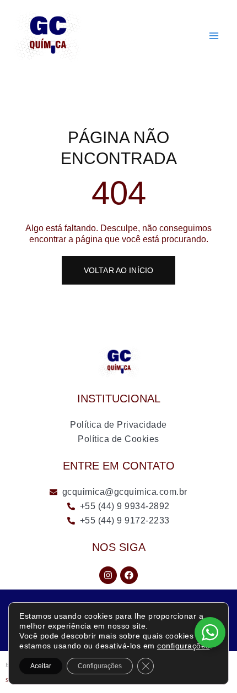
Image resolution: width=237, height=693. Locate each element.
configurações (183, 645)
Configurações (100, 666)
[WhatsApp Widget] (210, 632)
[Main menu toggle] (214, 36)
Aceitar (40, 666)
